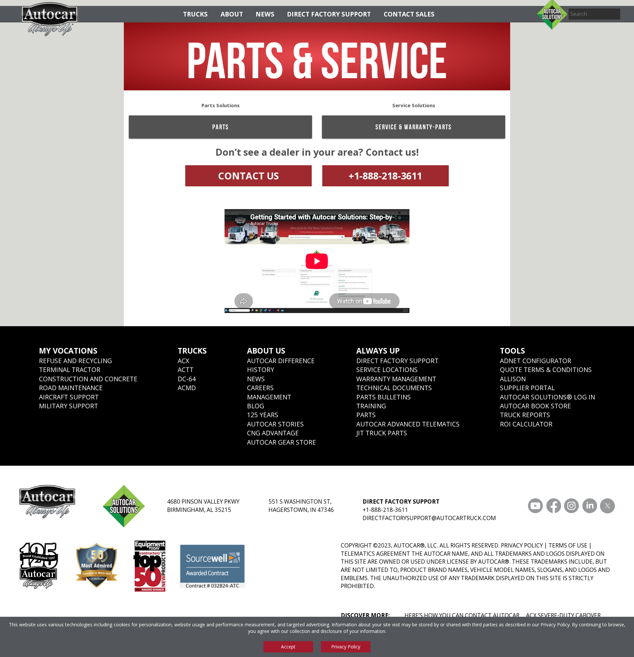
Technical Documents (394, 387)
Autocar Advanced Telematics (408, 424)
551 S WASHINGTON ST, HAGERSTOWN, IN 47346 (301, 506)
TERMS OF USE (567, 545)
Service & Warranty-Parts (413, 127)
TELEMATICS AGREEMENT (375, 553)
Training (371, 405)
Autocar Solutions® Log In (547, 396)
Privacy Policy (555, 624)
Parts (220, 127)
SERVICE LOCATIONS (387, 369)
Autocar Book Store (535, 405)
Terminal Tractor (69, 369)
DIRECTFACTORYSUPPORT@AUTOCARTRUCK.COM (429, 518)
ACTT (186, 369)
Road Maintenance (71, 387)
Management (269, 396)
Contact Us (248, 175)
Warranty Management (396, 378)
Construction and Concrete (88, 378)
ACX (183, 360)
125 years (262, 414)
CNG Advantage (273, 432)
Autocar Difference (281, 360)
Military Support (68, 405)
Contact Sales (409, 14)
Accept (288, 646)
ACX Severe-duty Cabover (563, 615)
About (232, 14)
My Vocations (68, 350)
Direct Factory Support (329, 14)
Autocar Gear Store (281, 442)
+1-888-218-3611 (385, 175)
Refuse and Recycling (75, 360)
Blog (255, 405)
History (260, 369)
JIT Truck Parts (381, 432)
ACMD (187, 387)
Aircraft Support (69, 396)
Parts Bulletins (383, 396)
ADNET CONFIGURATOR (535, 360)
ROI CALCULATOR (526, 424)
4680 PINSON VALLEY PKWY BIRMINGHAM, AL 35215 (203, 506)
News (265, 14)
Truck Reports (525, 414)
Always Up (378, 350)
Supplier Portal (527, 387)
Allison (513, 378)
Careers (260, 387)
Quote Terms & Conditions (546, 369)
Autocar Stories (275, 424)
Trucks (195, 14)
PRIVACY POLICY (522, 545)
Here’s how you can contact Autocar (462, 615)
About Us (266, 350)
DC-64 (187, 378)
